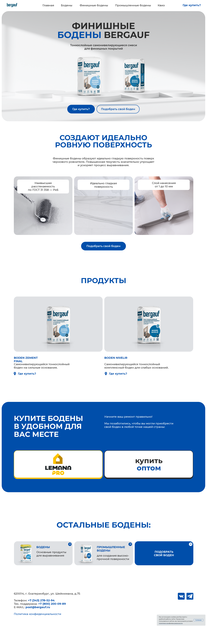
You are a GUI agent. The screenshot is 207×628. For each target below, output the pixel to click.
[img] (15, 373)
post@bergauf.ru (38, 607)
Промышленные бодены (133, 5)
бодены (43, 547)
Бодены (66, 5)
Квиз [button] (161, 5)
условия (190, 621)
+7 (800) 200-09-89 (52, 603)
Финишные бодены (94, 5)
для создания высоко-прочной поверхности (113, 557)
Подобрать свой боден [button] (103, 246)
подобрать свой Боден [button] (164, 553)
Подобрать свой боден (118, 109)
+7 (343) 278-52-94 (41, 600)
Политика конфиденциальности (37, 614)
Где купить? (192, 5)
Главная (48, 5)
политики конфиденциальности (171, 623)
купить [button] (149, 464)
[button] (190, 544)
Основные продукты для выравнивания (51, 553)
